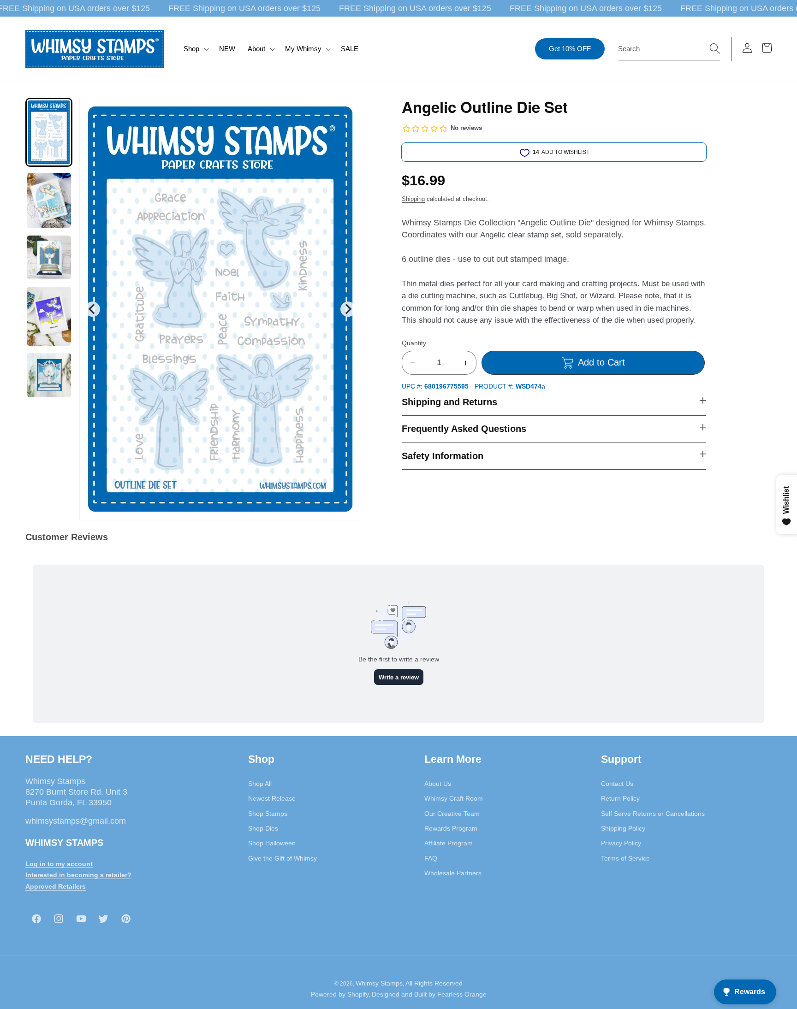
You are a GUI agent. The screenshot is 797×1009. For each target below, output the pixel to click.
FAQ (430, 858)
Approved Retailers (55, 886)
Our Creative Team (452, 813)
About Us (437, 783)
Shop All (260, 783)
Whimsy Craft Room (453, 798)
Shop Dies (263, 828)
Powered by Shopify (340, 994)
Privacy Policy (621, 843)
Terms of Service (625, 858)
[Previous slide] (92, 309)
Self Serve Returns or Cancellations (653, 813)
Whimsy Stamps (379, 983)
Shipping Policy (623, 828)
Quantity (414, 343)
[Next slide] (348, 309)
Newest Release (272, 798)
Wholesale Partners (453, 873)
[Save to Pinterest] (348, 110)
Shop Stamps (267, 813)
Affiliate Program (448, 843)
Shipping (413, 198)
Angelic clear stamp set (520, 235)
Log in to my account (59, 863)
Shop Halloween (272, 843)
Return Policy (620, 798)
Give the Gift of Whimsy (282, 858)
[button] (195, 48)
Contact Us (617, 783)
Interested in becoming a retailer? (78, 875)
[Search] (714, 48)
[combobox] (669, 48)
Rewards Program (450, 828)
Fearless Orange (462, 994)
